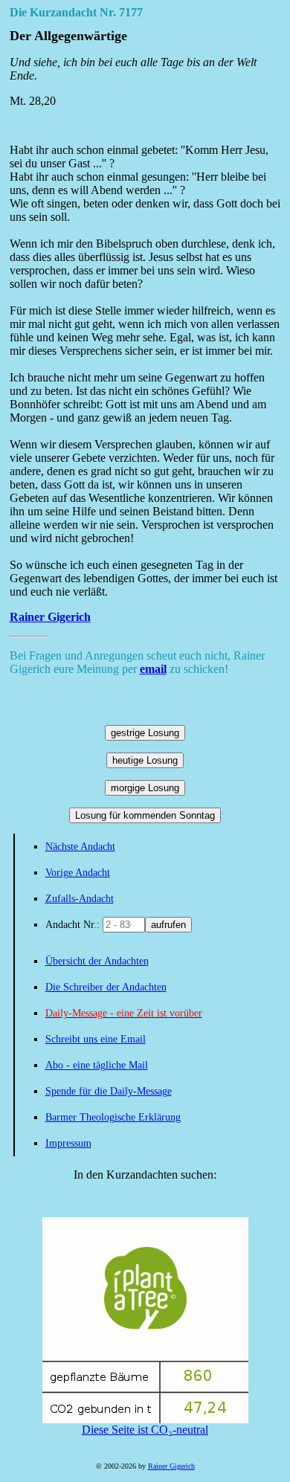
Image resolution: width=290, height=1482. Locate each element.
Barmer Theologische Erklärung (113, 1117)
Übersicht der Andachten (97, 961)
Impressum (68, 1143)
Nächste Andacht (80, 846)
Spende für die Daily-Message (108, 1091)
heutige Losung (145, 760)
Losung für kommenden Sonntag (145, 815)
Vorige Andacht (77, 872)
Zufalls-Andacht (79, 898)
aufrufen (168, 924)
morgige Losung (145, 787)
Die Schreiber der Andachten (106, 987)
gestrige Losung (145, 732)
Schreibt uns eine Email (95, 1039)
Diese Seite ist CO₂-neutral (145, 1429)
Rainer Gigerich (50, 616)
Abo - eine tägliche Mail (96, 1065)
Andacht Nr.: (74, 924)
